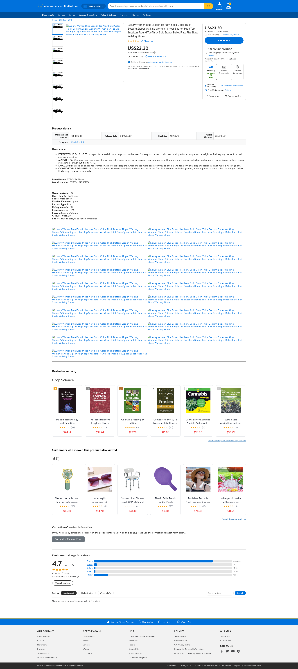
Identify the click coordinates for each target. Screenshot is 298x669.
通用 (70, 20)
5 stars (90, 561)
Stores (85, 640)
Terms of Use (180, 636)
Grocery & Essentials (88, 14)
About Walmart (44, 636)
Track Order (167, 621)
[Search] (208, 6)
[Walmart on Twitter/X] (227, 651)
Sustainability (43, 653)
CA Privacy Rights (182, 644)
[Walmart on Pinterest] (238, 651)
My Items (147, 14)
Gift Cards (87, 653)
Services (61, 14)
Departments (48, 14)
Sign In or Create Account (122, 621)
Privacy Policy (180, 640)
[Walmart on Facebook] (222, 651)
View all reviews (62, 583)
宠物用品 (62, 20)
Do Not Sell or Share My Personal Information (194, 653)
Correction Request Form (68, 539)
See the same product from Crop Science (227, 440)
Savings (72, 14)
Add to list (214, 96)
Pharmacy (124, 14)
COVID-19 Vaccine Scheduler (142, 636)
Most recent (68, 593)
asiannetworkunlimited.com (160, 62)
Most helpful (105, 593)
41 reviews (148, 41)
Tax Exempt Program (138, 657)
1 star (90, 575)
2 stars (90, 571)
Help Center (147, 621)
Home (54, 20)
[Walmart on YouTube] (233, 651)
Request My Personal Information (188, 649)
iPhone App (225, 636)
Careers (135, 14)
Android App (225, 640)
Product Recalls (135, 653)
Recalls (132, 644)
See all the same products (234, 519)
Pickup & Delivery (108, 14)
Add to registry (234, 96)
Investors (41, 649)
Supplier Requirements (47, 657)
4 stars (90, 564)
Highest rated (87, 593)
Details (228, 90)
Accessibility (134, 649)
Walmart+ (87, 649)
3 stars (90, 568)
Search (240, 593)
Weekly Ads (186, 621)
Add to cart (224, 40)
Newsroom (42, 644)
